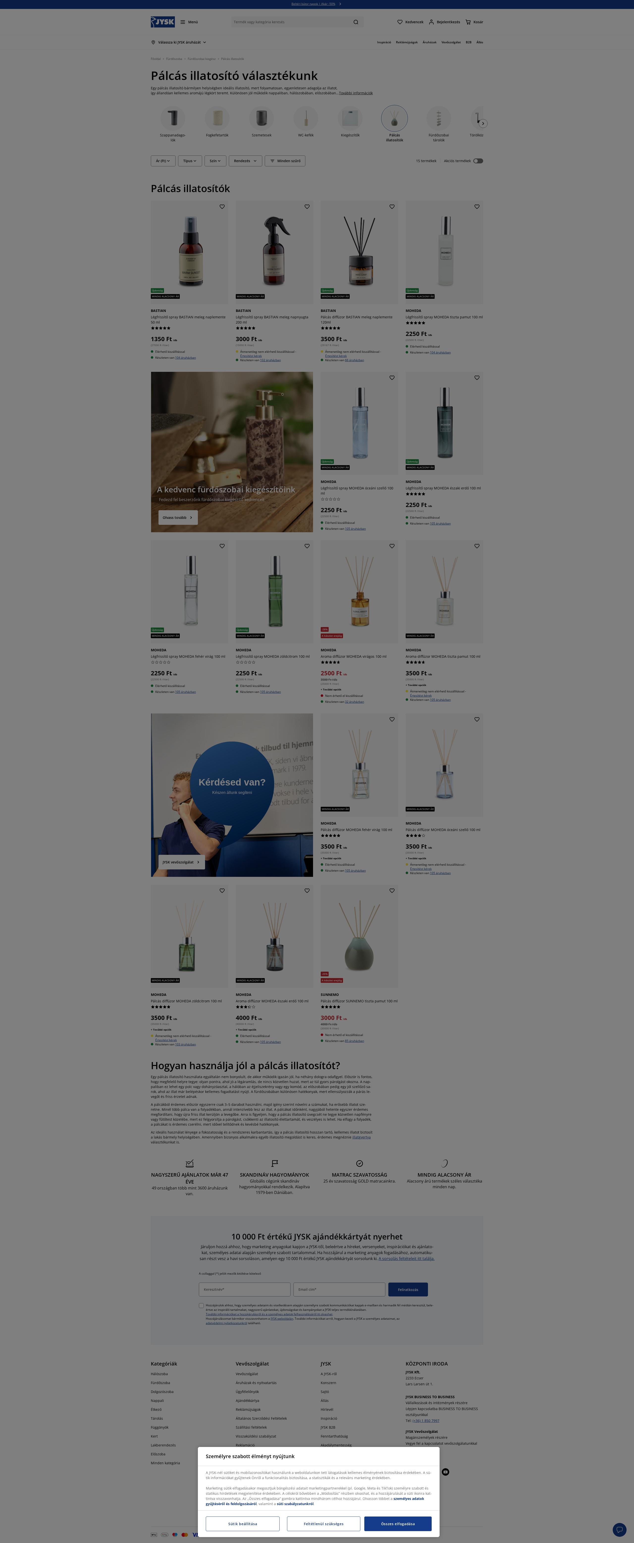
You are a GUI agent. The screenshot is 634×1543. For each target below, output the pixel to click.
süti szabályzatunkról (295, 1503)
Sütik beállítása (242, 1523)
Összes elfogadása (398, 1523)
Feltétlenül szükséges (324, 1523)
